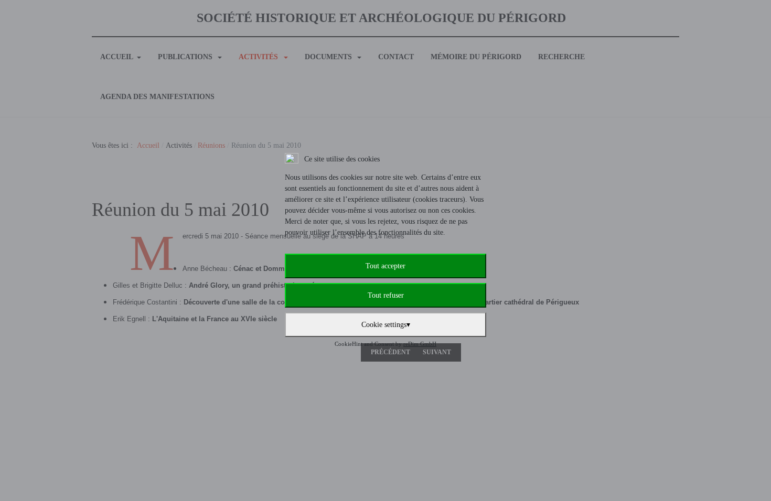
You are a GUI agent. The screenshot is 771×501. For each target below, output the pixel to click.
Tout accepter (385, 266)
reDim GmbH (419, 344)
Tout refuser (386, 295)
